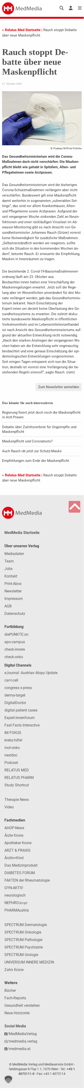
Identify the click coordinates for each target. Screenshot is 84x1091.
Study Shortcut (16, 785)
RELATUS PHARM (19, 777)
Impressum (13, 598)
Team (9, 561)
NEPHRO (15, 903)
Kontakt (10, 576)
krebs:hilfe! (13, 740)
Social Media (15, 1026)
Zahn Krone (14, 969)
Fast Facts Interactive (22, 725)
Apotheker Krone (17, 843)
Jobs (8, 568)
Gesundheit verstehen (22, 1005)
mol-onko (12, 747)
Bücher (10, 990)
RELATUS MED (16, 770)
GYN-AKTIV (13, 888)
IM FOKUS (12, 732)
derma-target (14, 695)
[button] (8, 1079)
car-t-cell (11, 680)
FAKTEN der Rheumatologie (27, 880)
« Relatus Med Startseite (21, 30)
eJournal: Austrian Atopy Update (30, 673)
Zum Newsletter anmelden (58, 387)
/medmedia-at (18, 1049)
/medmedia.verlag (22, 1041)
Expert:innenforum (19, 717)
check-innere (14, 649)
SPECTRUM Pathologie (23, 940)
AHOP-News (14, 828)
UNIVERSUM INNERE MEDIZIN (29, 962)
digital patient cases (20, 710)
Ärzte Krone (13, 835)
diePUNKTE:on (16, 634)
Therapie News (16, 799)
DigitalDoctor (15, 703)
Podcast (11, 762)
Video (9, 807)
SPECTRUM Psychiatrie (23, 947)
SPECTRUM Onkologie (22, 932)
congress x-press (18, 688)
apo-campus (14, 642)
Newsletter (13, 591)
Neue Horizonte (17, 1013)
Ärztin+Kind (14, 858)
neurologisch (15, 895)
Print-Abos (12, 583)
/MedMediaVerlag (22, 1034)
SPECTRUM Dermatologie (25, 925)
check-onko (13, 657)
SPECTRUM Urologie (21, 954)
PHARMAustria (16, 910)
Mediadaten (14, 553)
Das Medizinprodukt (20, 865)
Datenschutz (14, 613)
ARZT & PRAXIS (17, 850)
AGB (8, 606)
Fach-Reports (15, 998)
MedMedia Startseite (22, 532)
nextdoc (10, 755)
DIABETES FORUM (19, 873)
